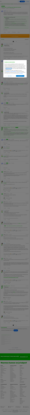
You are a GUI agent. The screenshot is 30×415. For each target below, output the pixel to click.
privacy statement (13, 71)
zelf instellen (21, 73)
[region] (15, 68)
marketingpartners (9, 68)
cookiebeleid (7, 71)
